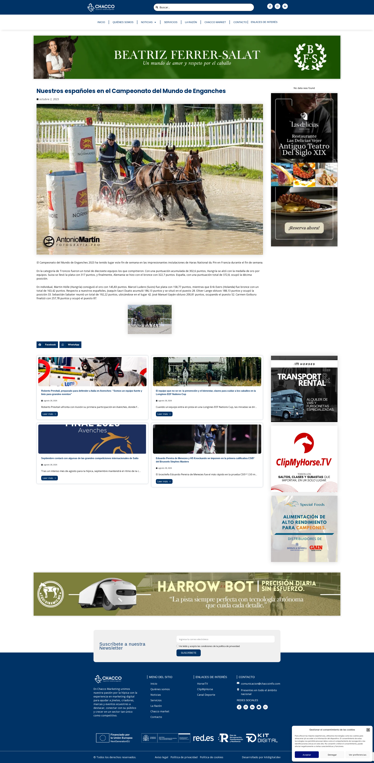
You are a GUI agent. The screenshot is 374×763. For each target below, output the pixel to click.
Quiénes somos (123, 22)
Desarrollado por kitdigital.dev (261, 757)
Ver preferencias (357, 754)
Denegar (332, 754)
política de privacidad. (229, 646)
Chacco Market (215, 22)
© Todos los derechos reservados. (115, 757)
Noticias (147, 22)
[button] (368, 729)
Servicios (170, 22)
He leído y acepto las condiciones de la (209, 646)
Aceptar (307, 754)
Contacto (240, 22)
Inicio (101, 22)
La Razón (191, 22)
